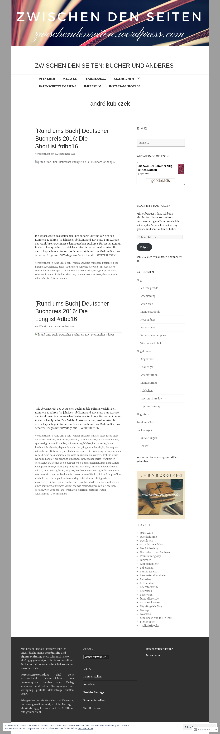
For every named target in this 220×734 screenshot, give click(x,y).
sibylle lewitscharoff (100, 482)
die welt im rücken (99, 266)
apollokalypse (42, 443)
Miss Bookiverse (150, 602)
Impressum (92, 86)
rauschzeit (41, 482)
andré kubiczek (103, 262)
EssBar (144, 446)
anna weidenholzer (107, 439)
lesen (61, 470)
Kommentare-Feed (94, 700)
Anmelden (89, 684)
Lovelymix (146, 594)
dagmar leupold (67, 447)
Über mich (47, 78)
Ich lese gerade (149, 288)
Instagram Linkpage (124, 86)
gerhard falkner (90, 462)
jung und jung (70, 466)
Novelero (145, 614)
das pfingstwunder (87, 447)
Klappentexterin (149, 564)
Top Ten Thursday (151, 398)
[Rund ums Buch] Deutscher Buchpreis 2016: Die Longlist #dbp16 (72, 311)
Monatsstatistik (150, 311)
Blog (139, 280)
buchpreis (51, 266)
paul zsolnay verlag (67, 478)
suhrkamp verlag (62, 485)
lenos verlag (50, 470)
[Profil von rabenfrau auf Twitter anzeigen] (141, 128)
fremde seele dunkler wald (77, 270)
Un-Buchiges (144, 430)
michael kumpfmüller (109, 474)
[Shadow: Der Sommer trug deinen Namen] (181, 172)
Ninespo (145, 610)
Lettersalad (147, 583)
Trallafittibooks (149, 625)
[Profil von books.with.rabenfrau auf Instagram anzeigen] (145, 128)
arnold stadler (58, 443)
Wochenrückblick (151, 343)
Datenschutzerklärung (57, 86)
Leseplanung (148, 296)
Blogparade (147, 359)
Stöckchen (146, 390)
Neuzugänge (147, 319)
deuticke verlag (54, 451)
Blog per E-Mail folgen (153, 205)
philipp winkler (107, 270)
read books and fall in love (156, 618)
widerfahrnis (42, 278)
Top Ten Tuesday (150, 406)
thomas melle (110, 274)
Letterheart (147, 579)
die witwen (95, 454)
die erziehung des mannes (102, 451)
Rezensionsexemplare (153, 335)
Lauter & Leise (148, 571)
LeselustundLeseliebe (153, 575)
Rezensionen (124, 78)
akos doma (62, 439)
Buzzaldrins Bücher (151, 544)
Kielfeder (145, 560)
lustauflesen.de (149, 598)
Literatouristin (149, 587)
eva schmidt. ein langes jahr (70, 458)
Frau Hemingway (150, 556)
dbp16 (61, 266)
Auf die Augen (148, 438)
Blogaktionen (144, 351)
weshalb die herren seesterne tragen (86, 489)
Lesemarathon (149, 375)
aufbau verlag (74, 443)
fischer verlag (93, 458)
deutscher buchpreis (77, 266)
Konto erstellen (92, 676)
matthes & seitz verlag (87, 470)
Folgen (144, 247)
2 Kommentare (59, 493)
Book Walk (146, 533)
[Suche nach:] (161, 142)
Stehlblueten (147, 622)
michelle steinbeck (45, 478)
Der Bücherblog (149, 548)
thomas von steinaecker (102, 485)
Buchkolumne (148, 536)
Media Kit (70, 78)
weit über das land (54, 489)
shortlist (70, 274)
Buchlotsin (146, 540)
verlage (39, 489)
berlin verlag (99, 443)
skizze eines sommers (89, 274)
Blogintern (143, 414)
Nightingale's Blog (151, 606)
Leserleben (146, 304)
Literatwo (146, 591)
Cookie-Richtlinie (85, 728)
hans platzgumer (109, 462)
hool (95, 270)
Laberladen (146, 567)
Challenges (146, 367)
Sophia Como (144, 174)
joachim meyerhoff (51, 466)
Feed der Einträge (93, 692)
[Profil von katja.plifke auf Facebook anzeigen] (138, 128)
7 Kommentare (59, 278)
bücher (87, 443)
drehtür (107, 454)
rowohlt (83, 482)
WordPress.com (92, 708)
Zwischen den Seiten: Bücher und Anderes (104, 65)
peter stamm (87, 478)
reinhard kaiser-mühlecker (50, 274)
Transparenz (96, 78)
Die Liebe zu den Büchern (155, 552)
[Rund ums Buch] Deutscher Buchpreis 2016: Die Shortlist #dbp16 (72, 139)
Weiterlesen (106, 255)
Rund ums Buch (62, 262)
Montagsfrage (148, 382)
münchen (106, 470)
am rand (73, 439)
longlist (70, 470)
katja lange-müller (90, 466)
